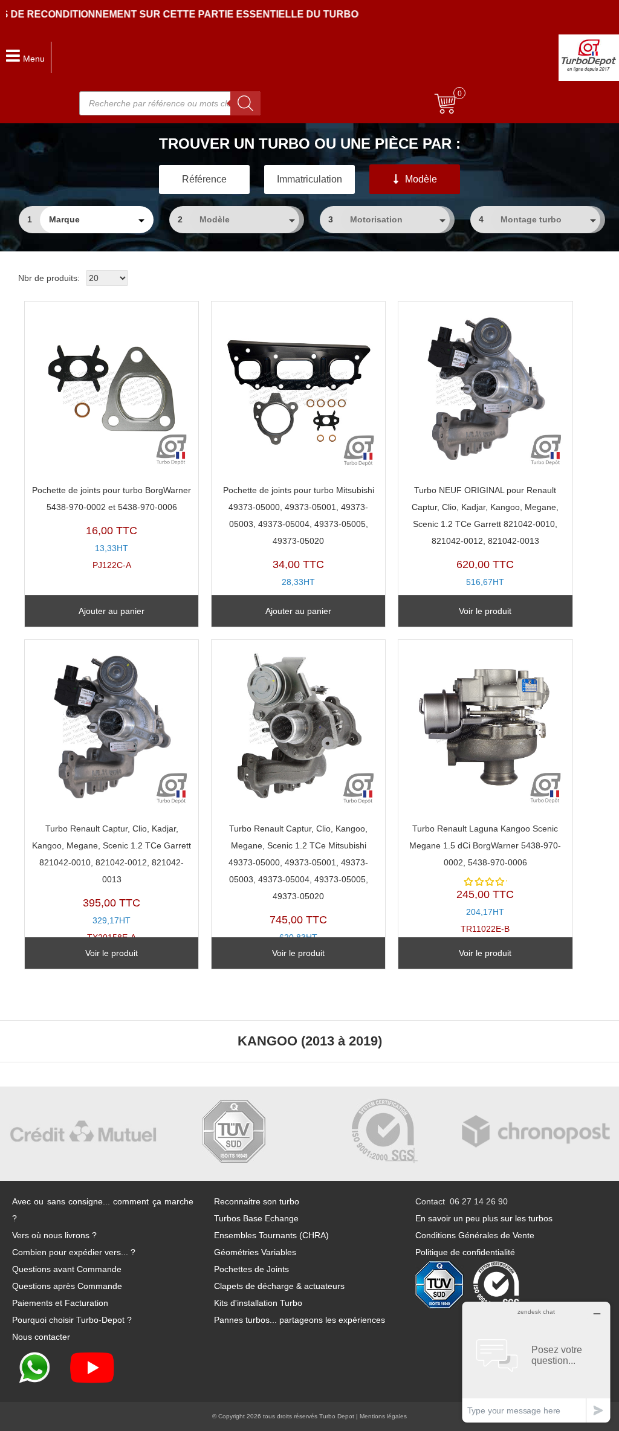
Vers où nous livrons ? (54, 1235)
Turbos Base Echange (256, 1218)
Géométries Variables (255, 1252)
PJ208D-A (298, 544)
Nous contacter (41, 1337)
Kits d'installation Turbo (258, 1303)
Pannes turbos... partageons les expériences (299, 1320)
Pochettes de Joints (251, 1269)
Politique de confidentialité (465, 1252)
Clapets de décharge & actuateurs (279, 1286)
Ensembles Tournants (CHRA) (271, 1235)
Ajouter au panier (111, 611)
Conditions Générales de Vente (474, 1235)
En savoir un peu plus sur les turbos (484, 1218)
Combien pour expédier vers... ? (73, 1252)
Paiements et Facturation (60, 1303)
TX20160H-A (298, 892)
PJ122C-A (111, 527)
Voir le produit (485, 611)
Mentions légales (383, 1416)
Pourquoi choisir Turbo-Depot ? (72, 1320)
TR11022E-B (485, 879)
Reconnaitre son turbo (256, 1201)
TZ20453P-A (485, 544)
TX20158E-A (111, 883)
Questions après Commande (67, 1286)
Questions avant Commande (67, 1269)
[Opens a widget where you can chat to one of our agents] (536, 1362)
